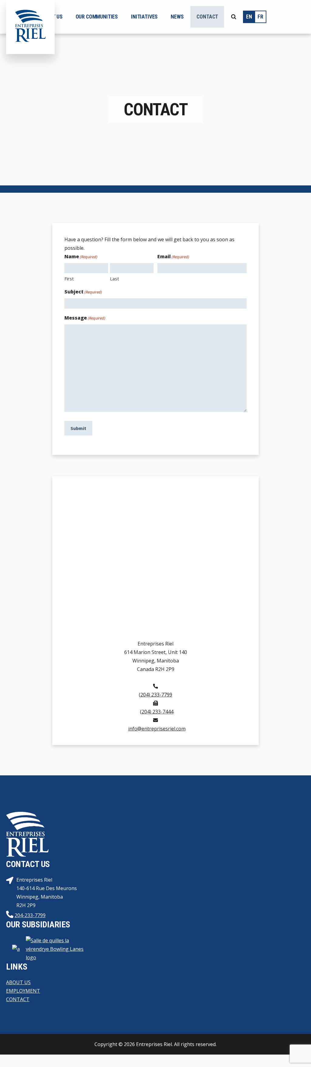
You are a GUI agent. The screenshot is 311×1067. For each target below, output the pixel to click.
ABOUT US (18, 982)
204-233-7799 (30, 915)
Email (173, 256)
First (69, 279)
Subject (83, 291)
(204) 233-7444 (156, 711)
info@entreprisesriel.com (157, 728)
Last (114, 279)
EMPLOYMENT (23, 990)
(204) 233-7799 (155, 694)
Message (84, 317)
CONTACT (17, 999)
